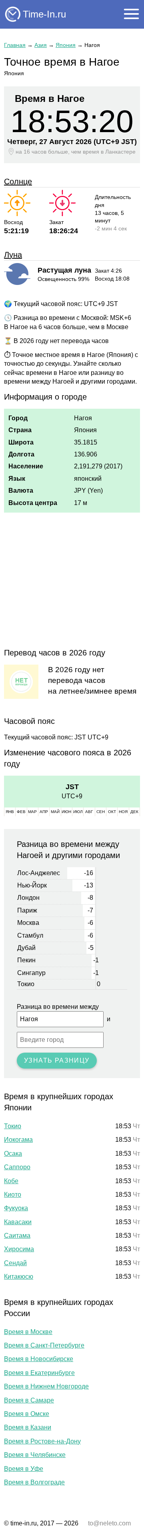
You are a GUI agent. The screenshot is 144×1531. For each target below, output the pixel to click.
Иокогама (18, 1139)
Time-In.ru (44, 14)
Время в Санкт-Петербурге (44, 1345)
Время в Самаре (29, 1400)
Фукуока (16, 1208)
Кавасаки (18, 1222)
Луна (13, 254)
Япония (66, 45)
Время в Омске (26, 1413)
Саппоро (17, 1167)
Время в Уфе (23, 1468)
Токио (12, 1126)
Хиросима (19, 1249)
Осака (13, 1153)
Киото (12, 1194)
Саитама (17, 1235)
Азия (40, 45)
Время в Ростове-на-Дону (42, 1441)
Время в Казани (27, 1427)
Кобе (11, 1181)
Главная (15, 45)
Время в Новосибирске (38, 1358)
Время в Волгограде (34, 1482)
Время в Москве (28, 1331)
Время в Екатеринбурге (39, 1372)
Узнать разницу (57, 1060)
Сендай (15, 1263)
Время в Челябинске (35, 1454)
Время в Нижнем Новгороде (46, 1386)
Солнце (18, 181)
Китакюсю (18, 1276)
